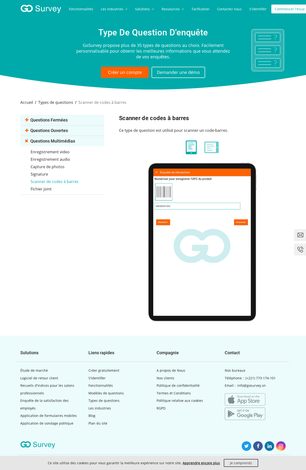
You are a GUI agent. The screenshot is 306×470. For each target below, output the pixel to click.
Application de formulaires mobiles (48, 415)
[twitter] (246, 446)
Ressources (171, 9)
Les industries (112, 9)
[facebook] (258, 446)
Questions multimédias (52, 141)
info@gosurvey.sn (251, 385)
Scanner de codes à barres (55, 181)
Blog (91, 415)
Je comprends (241, 463)
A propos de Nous (171, 370)
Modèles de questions (106, 393)
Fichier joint (41, 189)
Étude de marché (34, 370)
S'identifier (258, 9)
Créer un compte (125, 72)
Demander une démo (178, 72)
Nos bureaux (235, 370)
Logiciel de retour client (39, 378)
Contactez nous (229, 9)
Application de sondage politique (46, 423)
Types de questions (104, 400)
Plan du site (97, 423)
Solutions (143, 9)
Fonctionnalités (81, 9)
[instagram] (281, 446)
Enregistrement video (50, 152)
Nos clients (165, 378)
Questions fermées (49, 119)
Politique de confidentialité (178, 385)
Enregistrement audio (50, 159)
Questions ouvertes (49, 130)
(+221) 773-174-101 (261, 378)
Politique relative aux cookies (180, 400)
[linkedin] (269, 446)
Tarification (200, 9)
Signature (39, 174)
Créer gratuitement (103, 370)
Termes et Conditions (174, 393)
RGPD (161, 408)
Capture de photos (48, 166)
